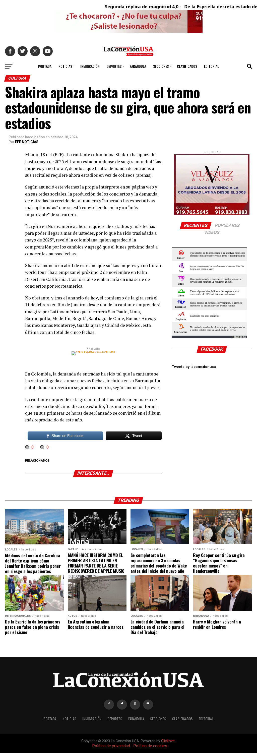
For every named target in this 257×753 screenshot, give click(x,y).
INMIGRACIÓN (90, 66)
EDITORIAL (211, 66)
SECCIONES (161, 66)
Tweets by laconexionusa (194, 367)
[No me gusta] (42, 447)
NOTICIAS (65, 66)
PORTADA (44, 66)
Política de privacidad (111, 745)
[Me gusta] (27, 447)
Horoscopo (239, 337)
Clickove (168, 741)
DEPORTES (114, 66)
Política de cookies (150, 745)
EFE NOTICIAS (26, 142)
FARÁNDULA (138, 66)
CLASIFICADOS (187, 66)
